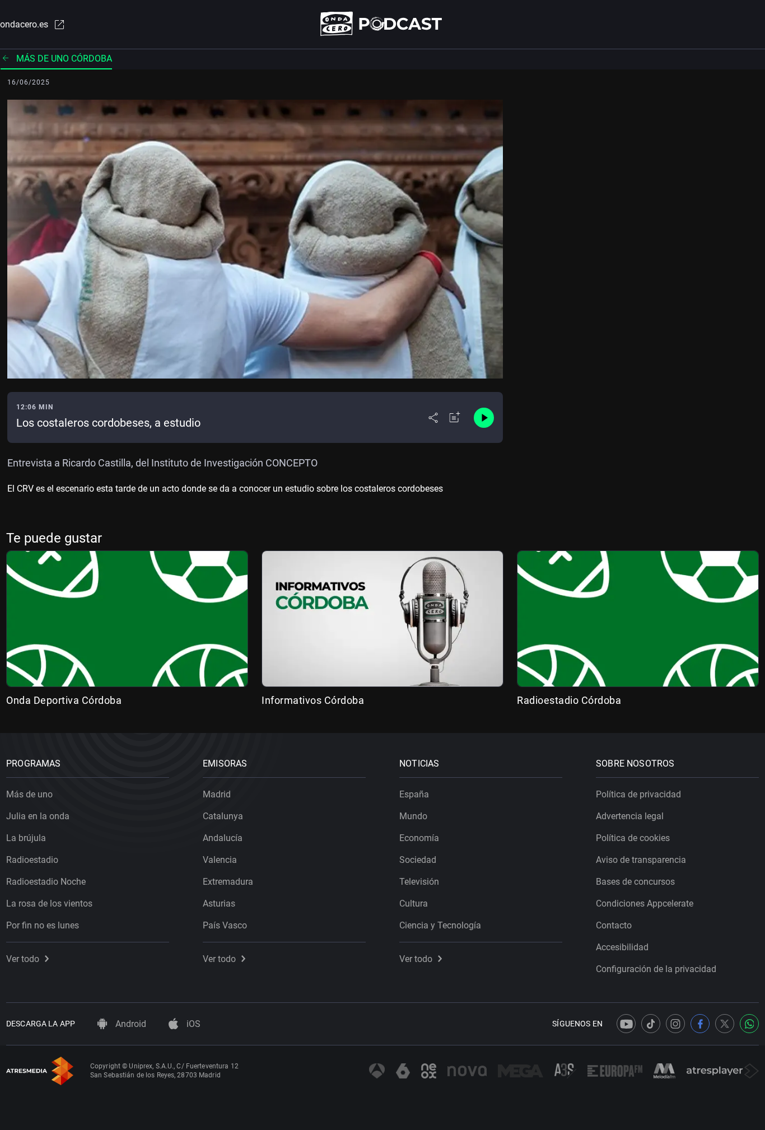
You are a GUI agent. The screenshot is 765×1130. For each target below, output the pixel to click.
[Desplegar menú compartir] (433, 418)
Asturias (219, 903)
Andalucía (222, 838)
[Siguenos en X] (724, 1023)
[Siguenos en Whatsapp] (749, 1023)
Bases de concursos (635, 881)
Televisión (419, 881)
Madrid (217, 794)
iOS (192, 1024)
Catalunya (223, 816)
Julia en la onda (37, 816)
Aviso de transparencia (641, 859)
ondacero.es (24, 24)
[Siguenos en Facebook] (700, 1023)
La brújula (26, 838)
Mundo (413, 816)
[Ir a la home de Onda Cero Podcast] (383, 24)
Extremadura (228, 881)
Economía (419, 838)
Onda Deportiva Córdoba (64, 700)
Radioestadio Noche (46, 881)
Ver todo (22, 959)
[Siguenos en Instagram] (675, 1023)
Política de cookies (633, 838)
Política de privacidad (638, 794)
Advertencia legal (630, 816)
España (414, 794)
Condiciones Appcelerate (644, 903)
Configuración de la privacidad (656, 969)
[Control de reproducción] (484, 418)
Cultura (413, 903)
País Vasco (225, 925)
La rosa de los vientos (49, 903)
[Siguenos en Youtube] (626, 1023)
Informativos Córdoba (313, 700)
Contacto (614, 925)
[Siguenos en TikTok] (650, 1023)
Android (129, 1024)
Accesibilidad (622, 947)
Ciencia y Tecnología (440, 925)
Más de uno (29, 794)
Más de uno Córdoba (64, 58)
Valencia (220, 859)
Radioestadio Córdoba (569, 700)
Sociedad (417, 859)
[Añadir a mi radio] (455, 418)
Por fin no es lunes (42, 925)
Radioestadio (32, 859)
